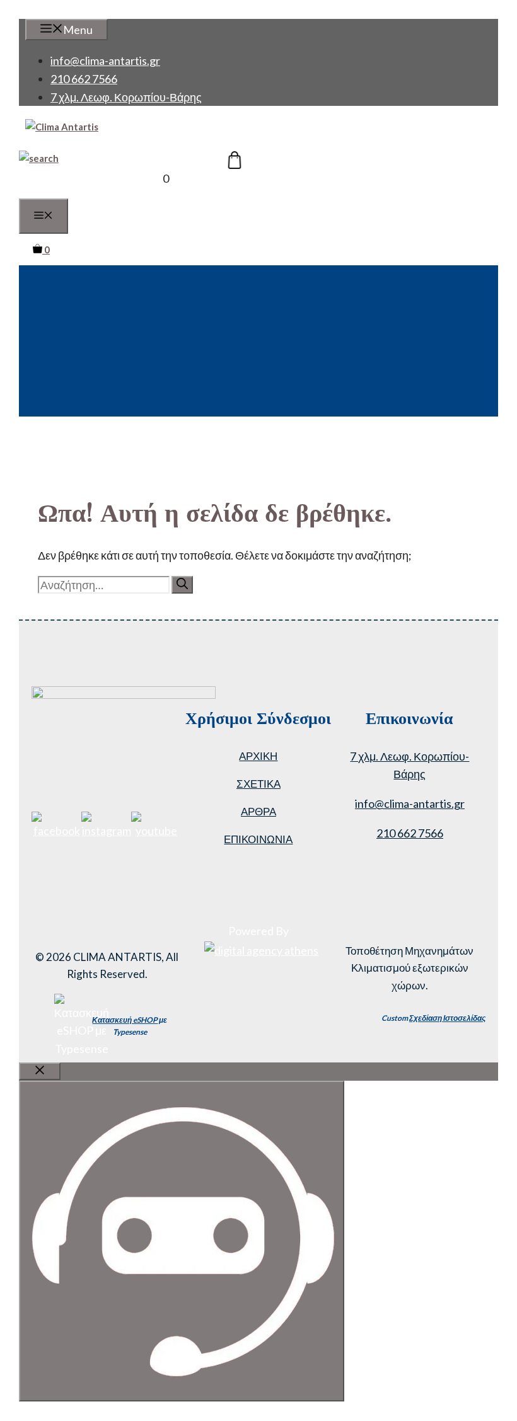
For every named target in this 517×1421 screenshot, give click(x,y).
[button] (39, 158)
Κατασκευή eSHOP (125, 1020)
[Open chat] (181, 1241)
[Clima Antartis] (61, 126)
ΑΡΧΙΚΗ (258, 755)
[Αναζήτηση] (182, 585)
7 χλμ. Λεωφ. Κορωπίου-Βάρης (126, 97)
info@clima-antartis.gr (105, 60)
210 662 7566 (83, 79)
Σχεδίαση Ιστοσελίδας (447, 1018)
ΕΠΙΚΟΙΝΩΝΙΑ (258, 839)
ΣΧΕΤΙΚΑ (258, 783)
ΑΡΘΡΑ (258, 811)
